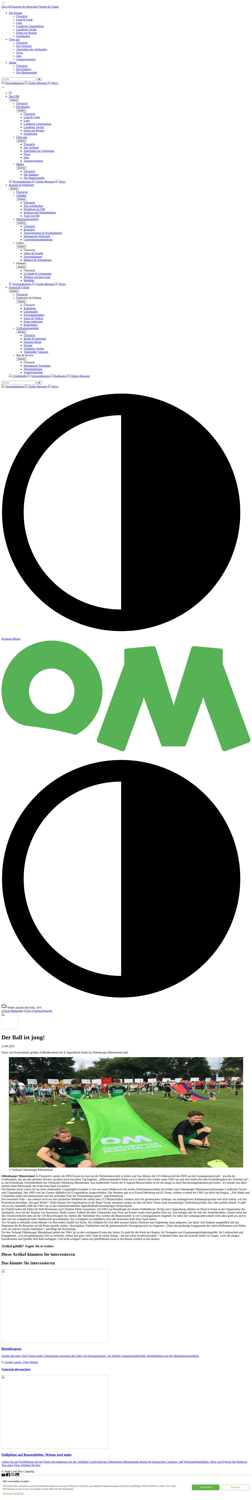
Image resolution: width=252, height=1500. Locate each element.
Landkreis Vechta (26, 29)
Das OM (6, 6)
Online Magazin (37, 83)
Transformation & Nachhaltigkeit (43, 232)
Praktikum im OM (34, 209)
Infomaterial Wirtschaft (37, 236)
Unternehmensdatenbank (38, 239)
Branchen (29, 229)
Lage (19, 22)
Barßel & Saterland (35, 338)
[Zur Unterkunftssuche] (38, 1010)
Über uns (14, 39)
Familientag (23, 36)
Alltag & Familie (33, 253)
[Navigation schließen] (2, 87)
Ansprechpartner (26, 59)
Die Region (15, 13)
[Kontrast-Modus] (126, 1001)
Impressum (8, 1493)
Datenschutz (18, 1493)
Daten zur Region (26, 32)
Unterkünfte (31, 311)
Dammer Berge (33, 342)
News (19, 52)
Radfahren (30, 308)
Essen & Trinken (33, 318)
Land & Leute (24, 19)
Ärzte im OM (31, 215)
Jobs (18, 56)
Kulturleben (30, 324)
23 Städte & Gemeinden (38, 273)
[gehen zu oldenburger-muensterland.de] (10, 93)
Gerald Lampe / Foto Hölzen (21, 1362)
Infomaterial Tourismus (37, 365)
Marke (12, 62)
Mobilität (29, 280)
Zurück (14, 100)
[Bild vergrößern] (126, 1166)
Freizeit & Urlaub (48, 6)
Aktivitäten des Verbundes (31, 49)
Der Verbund (23, 46)
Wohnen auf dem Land (37, 277)
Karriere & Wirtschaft (24, 6)
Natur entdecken (33, 321)
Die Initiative (23, 69)
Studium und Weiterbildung (40, 212)
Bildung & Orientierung (37, 260)
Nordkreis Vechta (34, 348)
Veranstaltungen (14, 83)
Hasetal (28, 345)
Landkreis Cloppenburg (30, 26)
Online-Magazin (45, 284)
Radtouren (60, 376)
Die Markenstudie (26, 72)
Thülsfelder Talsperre (36, 351)
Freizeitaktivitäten (34, 315)
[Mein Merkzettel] (12, 1010)
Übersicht (21, 16)
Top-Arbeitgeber (33, 205)
